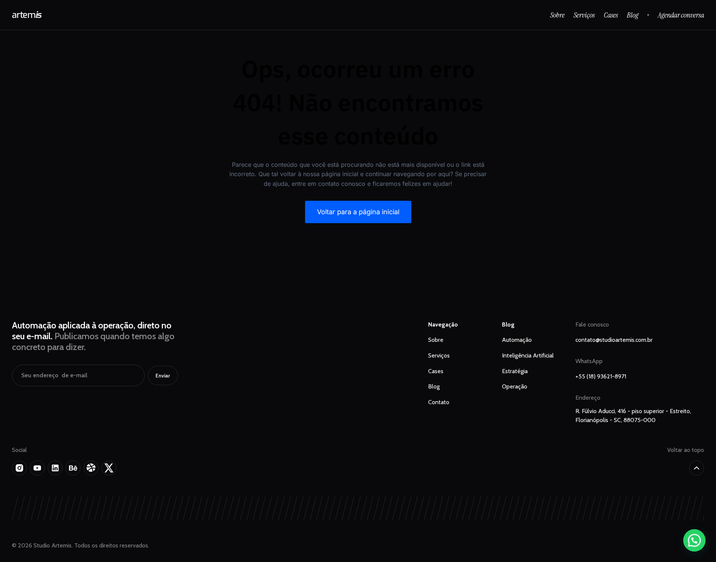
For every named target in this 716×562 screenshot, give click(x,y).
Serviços (584, 15)
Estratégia (515, 371)
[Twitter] (108, 467)
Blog (632, 15)
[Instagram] (19, 467)
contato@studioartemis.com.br (614, 339)
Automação (517, 339)
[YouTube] (37, 467)
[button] (694, 540)
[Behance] (73, 467)
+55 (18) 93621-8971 (600, 376)
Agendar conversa (681, 15)
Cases (611, 15)
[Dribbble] (91, 467)
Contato (438, 402)
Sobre (557, 15)
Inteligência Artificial (528, 355)
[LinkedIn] (55, 467)
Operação (514, 386)
